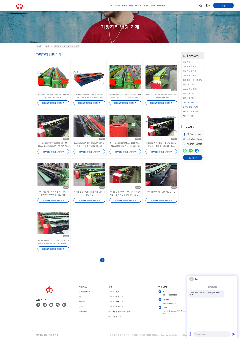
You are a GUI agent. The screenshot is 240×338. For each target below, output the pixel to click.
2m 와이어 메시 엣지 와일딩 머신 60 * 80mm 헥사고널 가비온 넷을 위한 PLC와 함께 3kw (53, 146)
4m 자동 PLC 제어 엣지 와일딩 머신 (161, 192)
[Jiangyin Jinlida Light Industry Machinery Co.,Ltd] (20, 5)
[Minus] (233, 279)
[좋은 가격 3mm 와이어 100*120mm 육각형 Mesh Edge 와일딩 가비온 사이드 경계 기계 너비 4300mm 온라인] (125, 125)
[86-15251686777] (196, 150)
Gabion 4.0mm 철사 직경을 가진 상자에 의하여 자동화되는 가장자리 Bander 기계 (53, 243)
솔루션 (138, 5)
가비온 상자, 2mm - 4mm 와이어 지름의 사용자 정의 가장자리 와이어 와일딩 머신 (125, 195)
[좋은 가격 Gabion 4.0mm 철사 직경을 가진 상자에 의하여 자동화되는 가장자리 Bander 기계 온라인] (53, 223)
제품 (131, 5)
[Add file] (190, 334)
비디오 (146, 5)
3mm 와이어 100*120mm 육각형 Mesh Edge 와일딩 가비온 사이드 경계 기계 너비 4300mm (125, 146)
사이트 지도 (53, 335)
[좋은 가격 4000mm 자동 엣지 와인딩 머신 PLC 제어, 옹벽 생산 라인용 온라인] (53, 77)
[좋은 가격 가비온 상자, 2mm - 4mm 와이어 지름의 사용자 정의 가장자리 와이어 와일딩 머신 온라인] (125, 174)
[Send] (234, 334)
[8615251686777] (51, 304)
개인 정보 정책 (42, 335)
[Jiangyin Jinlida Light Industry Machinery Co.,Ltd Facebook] (38, 304)
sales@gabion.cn (194, 139)
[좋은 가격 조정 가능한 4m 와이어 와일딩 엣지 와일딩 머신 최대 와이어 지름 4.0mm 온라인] (161, 125)
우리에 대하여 (120, 5)
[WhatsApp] (184, 150)
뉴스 (153, 5)
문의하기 (161, 5)
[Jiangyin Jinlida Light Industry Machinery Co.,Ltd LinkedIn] (44, 304)
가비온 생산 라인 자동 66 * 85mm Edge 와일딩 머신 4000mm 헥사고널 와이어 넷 (125, 97)
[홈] (50, 292)
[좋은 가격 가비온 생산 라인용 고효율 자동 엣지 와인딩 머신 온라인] (89, 174)
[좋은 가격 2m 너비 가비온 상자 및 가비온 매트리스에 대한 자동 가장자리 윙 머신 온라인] (89, 125)
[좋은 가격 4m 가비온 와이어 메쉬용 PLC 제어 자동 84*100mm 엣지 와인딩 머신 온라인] (53, 174)
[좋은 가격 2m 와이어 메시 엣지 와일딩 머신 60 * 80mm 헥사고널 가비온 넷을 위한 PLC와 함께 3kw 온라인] (53, 125)
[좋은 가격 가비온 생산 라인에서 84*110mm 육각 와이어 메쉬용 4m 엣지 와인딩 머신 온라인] (89, 77)
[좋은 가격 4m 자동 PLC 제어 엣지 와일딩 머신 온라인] (161, 174)
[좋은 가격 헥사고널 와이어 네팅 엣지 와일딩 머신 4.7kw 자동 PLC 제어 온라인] (161, 77)
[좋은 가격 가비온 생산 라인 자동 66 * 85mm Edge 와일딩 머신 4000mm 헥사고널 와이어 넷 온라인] (125, 77)
